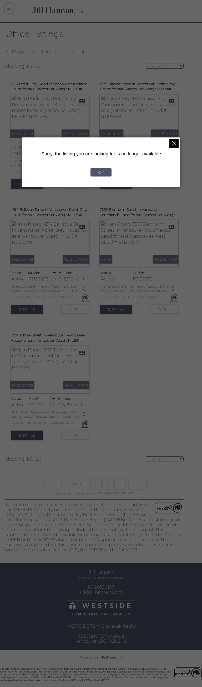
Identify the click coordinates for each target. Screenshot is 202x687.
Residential (71, 51)
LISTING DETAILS (27, 309)
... (120, 483)
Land (47, 51)
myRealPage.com (109, 657)
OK (101, 172)
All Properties (20, 51)
